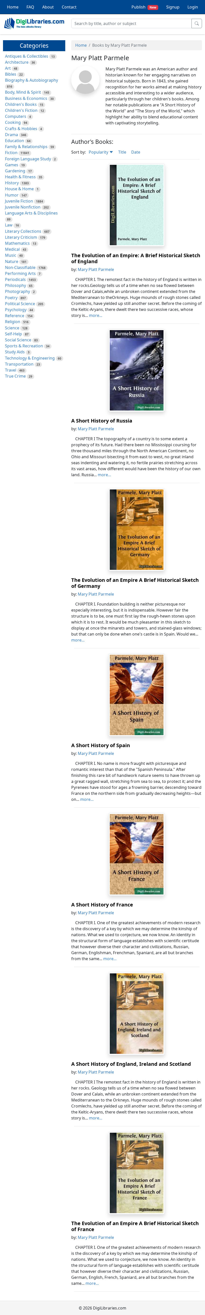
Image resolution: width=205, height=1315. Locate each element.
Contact (69, 7)
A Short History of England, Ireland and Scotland (131, 1064)
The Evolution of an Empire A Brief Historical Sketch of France (135, 1226)
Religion (12, 321)
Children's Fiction (21, 110)
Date (135, 152)
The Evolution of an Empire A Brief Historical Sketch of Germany (135, 583)
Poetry (11, 297)
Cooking (13, 122)
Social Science (18, 340)
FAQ (30, 7)
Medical (12, 249)
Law (8, 225)
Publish (144, 7)
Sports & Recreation (24, 346)
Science (12, 328)
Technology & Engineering (30, 358)
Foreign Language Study (28, 159)
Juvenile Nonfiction (22, 207)
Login (193, 7)
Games (11, 165)
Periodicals (15, 279)
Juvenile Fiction (19, 201)
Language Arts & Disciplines (31, 213)
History (12, 183)
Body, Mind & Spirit (23, 92)
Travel (10, 370)
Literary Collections (23, 231)
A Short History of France (102, 904)
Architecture (16, 62)
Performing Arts (20, 273)
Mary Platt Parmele (96, 269)
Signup (173, 7)
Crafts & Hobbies (21, 128)
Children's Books (21, 104)
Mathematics (17, 243)
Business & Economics (26, 98)
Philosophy (15, 285)
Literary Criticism (21, 237)
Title (122, 152)
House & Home (19, 189)
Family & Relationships (26, 146)
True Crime (15, 376)
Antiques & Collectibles (26, 56)
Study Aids (15, 352)
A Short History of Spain (100, 745)
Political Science (20, 303)
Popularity (99, 152)
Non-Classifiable (20, 267)
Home (12, 7)
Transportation (19, 364)
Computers (15, 116)
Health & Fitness (20, 177)
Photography (17, 291)
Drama (11, 134)
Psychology (15, 309)
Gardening (15, 171)
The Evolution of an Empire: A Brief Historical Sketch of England (135, 258)
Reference (14, 315)
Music (10, 255)
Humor (11, 195)
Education (14, 140)
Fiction (11, 152)
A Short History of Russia (101, 420)
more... (95, 315)
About (48, 7)
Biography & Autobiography (31, 80)
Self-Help (13, 334)
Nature (11, 261)
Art (8, 68)
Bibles (10, 74)
